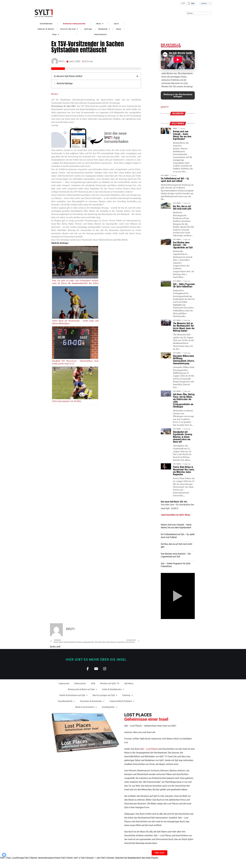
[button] (137, 76)
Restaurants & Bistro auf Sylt (81, 689)
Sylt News (128, 683)
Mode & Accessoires (84, 707)
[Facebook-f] (87, 668)
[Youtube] (96, 668)
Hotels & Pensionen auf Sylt (72, 695)
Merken (54, 94)
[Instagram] (104, 668)
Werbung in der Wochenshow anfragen (177, 95)
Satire (118, 29)
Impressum (64, 683)
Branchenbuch (100, 34)
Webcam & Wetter (46, 29)
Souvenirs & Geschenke (91, 701)
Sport (116, 24)
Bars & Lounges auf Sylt (104, 695)
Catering (126, 695)
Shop (54, 34)
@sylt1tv (165, 107)
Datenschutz (80, 683)
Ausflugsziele (108, 707)
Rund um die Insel (68, 29)
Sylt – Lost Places (149, 749)
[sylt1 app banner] (96, 147)
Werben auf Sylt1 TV (109, 683)
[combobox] (199, 13)
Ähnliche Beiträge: (65, 83)
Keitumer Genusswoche (74, 24)
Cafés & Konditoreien (112, 689)
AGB (93, 683)
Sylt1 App (88, 29)
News (98, 24)
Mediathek (102, 29)
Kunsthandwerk (65, 701)
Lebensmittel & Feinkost (121, 701)
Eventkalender (46, 24)
